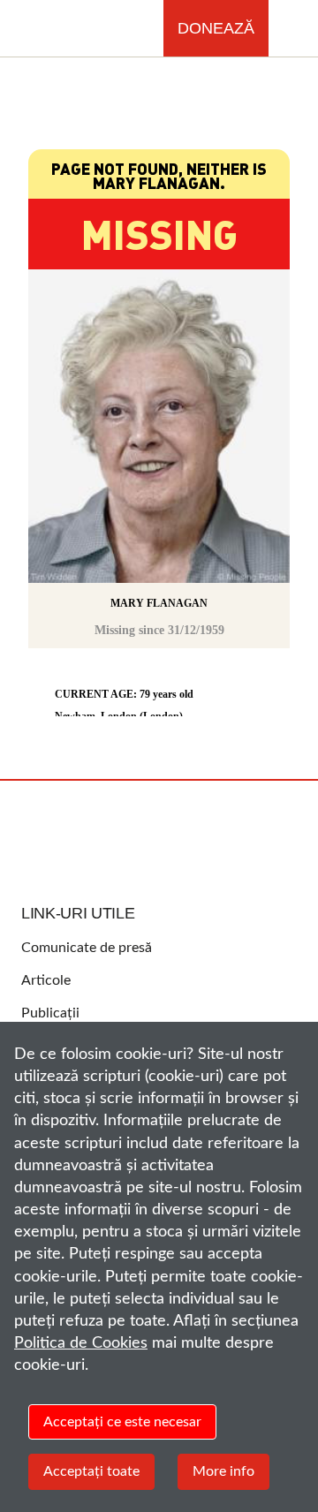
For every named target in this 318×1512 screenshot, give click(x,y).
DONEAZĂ (216, 28)
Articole (46, 980)
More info (223, 1471)
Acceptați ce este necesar (122, 1422)
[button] (293, 28)
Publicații (50, 1013)
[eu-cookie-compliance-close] (291, 1052)
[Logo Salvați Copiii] (159, 833)
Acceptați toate (91, 1471)
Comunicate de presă (86, 948)
